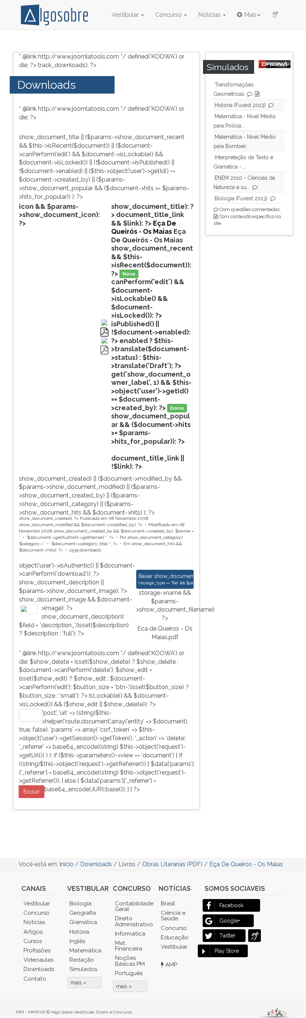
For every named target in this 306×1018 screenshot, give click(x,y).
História (79, 932)
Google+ (229, 921)
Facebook (231, 905)
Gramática (83, 922)
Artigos (33, 932)
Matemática (85, 950)
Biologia (80, 903)
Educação (174, 937)
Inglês (77, 941)
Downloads (46, 84)
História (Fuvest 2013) (240, 105)
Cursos (33, 941)
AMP (170, 964)
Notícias (210, 14)
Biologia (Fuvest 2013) (241, 198)
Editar (30, 715)
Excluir (32, 792)
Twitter (227, 936)
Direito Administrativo (131, 921)
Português (129, 973)
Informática (130, 933)
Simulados (83, 969)
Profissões (37, 950)
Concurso (169, 14)
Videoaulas (38, 959)
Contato (35, 978)
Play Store (227, 951)
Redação (81, 959)
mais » (78, 983)
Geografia (82, 912)
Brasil (168, 903)
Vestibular (126, 14)
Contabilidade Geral (131, 906)
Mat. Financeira (128, 946)
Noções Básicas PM (130, 961)
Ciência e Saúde (173, 915)
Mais (250, 14)
